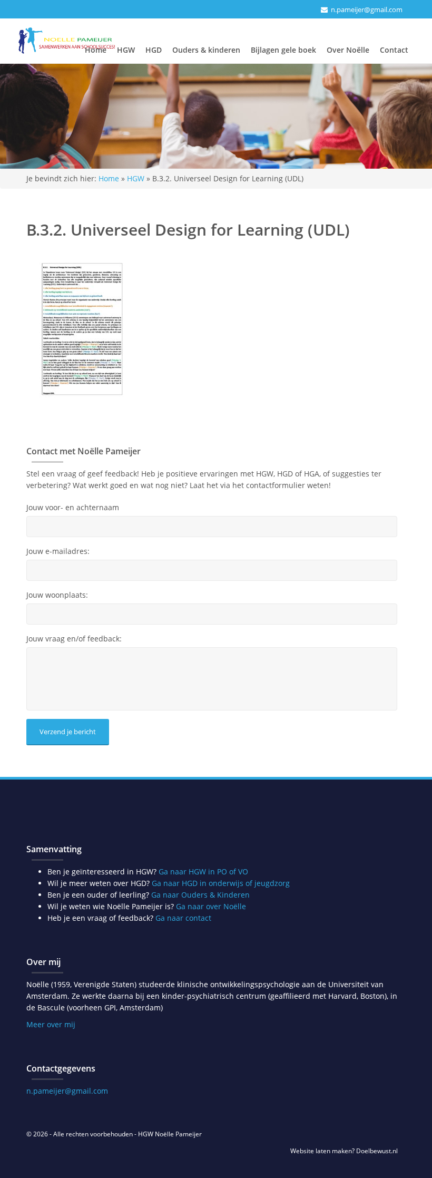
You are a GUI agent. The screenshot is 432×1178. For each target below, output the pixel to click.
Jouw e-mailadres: (58, 551)
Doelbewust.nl (377, 1150)
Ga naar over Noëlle (211, 906)
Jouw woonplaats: (57, 595)
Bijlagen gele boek (283, 50)
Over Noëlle (348, 50)
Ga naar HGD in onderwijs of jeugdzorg (221, 883)
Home (95, 50)
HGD (153, 50)
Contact (394, 50)
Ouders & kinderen (206, 50)
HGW (126, 50)
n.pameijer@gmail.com (366, 9)
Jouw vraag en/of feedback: (74, 639)
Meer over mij (50, 1024)
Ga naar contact (183, 918)
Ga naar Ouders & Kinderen (200, 895)
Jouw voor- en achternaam (72, 507)
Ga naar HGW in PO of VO (203, 872)
